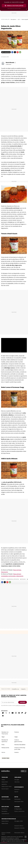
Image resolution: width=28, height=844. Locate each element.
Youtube (12, 713)
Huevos (16, 752)
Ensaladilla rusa (15, 689)
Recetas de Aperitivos (5, 740)
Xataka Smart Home (6, 786)
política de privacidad (20, 705)
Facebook (12, 52)
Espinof (16, 791)
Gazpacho (23, 689)
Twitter (15, 52)
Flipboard (18, 52)
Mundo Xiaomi (5, 788)
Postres (16, 732)
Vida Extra (17, 781)
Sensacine (16, 789)
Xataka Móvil (5, 781)
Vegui (3, 737)
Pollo (3, 744)
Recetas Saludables (19, 744)
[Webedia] (5, 772)
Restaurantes (5, 747)
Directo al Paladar (6, 799)
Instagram (16, 713)
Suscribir (22, 702)
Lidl (19, 19)
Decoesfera (4, 811)
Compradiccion (5, 813)
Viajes (16, 737)
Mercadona (13, 19)
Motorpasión (17, 799)
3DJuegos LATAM (18, 821)
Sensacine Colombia (19, 828)
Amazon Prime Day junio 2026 (19, 748)
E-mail (20, 52)
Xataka (3, 779)
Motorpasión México (19, 832)
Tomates (23, 579)
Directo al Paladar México (6, 833)
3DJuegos (16, 779)
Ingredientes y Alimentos (13, 579)
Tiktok (25, 713)
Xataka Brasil (5, 823)
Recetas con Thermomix (5, 732)
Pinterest (19, 713)
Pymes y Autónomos (19, 811)
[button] (10, 62)
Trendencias (5, 809)
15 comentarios (6, 52)
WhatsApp (3, 713)
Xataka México (5, 821)
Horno (3, 752)
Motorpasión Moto (18, 801)
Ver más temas (5, 758)
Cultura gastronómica (18, 740)
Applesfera (4, 784)
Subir (22, 771)
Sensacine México (18, 825)
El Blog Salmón (18, 809)
